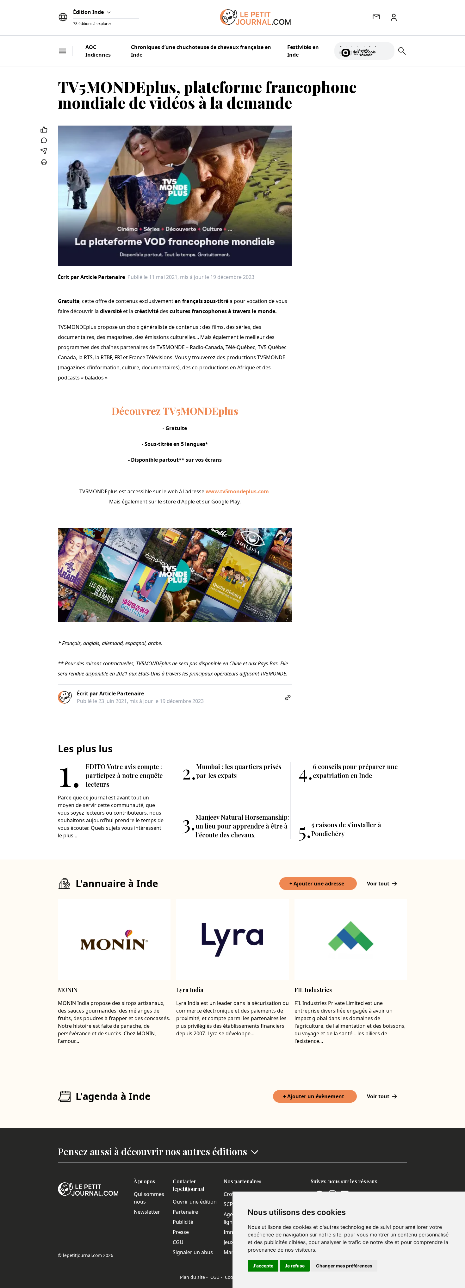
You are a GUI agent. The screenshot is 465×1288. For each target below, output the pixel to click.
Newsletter (147, 1211)
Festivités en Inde (303, 51)
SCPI (229, 1204)
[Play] (386, 51)
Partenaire (185, 1211)
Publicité (183, 1221)
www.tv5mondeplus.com (237, 491)
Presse (181, 1232)
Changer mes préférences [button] (344, 1265)
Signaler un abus (193, 1252)
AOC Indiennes (98, 51)
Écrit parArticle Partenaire (91, 277)
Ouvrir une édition (195, 1201)
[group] (386, 49)
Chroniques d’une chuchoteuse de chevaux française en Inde (201, 51)
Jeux (228, 1242)
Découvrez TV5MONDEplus (175, 410)
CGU (178, 1242)
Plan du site (194, 1277)
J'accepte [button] (263, 1265)
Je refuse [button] (295, 1265)
